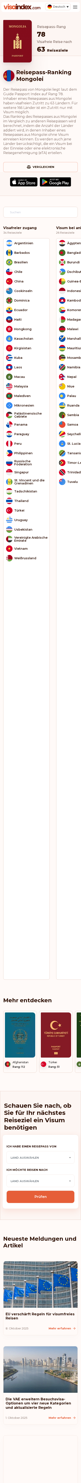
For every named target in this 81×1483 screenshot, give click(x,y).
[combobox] (40, 1157)
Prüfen (41, 1197)
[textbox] (40, 1157)
